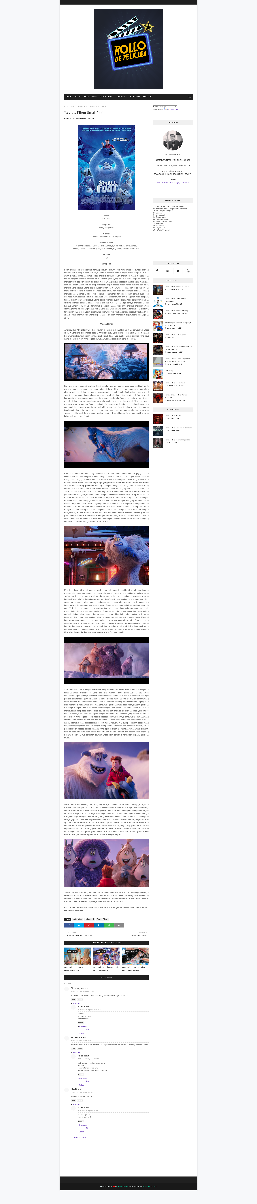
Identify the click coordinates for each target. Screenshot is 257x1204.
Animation (77, 919)
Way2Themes (123, 1187)
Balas (73, 1000)
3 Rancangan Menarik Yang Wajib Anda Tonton (178, 323)
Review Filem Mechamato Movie (106, 967)
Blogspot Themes (149, 1187)
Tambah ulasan (79, 1137)
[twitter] (177, 271)
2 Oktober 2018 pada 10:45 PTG (89, 1010)
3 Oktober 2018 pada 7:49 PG (81, 1041)
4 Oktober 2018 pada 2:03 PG (88, 1110)
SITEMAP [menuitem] (147, 96)
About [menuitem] (78, 96)
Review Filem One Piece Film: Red (135, 967)
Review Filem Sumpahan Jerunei (177, 440)
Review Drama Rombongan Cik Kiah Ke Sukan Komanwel (177, 360)
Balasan (76, 1003)
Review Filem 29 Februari (175, 383)
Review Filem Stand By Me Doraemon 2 (175, 299)
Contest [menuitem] (121, 96)
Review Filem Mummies (73, 967)
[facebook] (157, 271)
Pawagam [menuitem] (135, 96)
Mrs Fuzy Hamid (79, 1037)
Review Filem (83, 106)
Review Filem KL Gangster (175, 335)
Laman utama (70, 106)
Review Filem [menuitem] (106, 96)
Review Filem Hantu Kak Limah (177, 286)
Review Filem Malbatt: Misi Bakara (178, 428)
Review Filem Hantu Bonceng (176, 310)
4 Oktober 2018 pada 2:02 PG (88, 1059)
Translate (173, 109)
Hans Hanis (70, 118)
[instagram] (167, 271)
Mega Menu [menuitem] (89, 96)
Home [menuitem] (68, 96)
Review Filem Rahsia (173, 416)
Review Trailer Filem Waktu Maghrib (176, 396)
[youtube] (188, 271)
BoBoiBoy (169, 371)
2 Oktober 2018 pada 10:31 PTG (82, 991)
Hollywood (89, 919)
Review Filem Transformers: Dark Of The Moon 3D (178, 348)
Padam (80, 1000)
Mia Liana (76, 1089)
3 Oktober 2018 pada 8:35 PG (81, 1092)
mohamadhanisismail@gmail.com (173, 182)
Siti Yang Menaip (79, 988)
